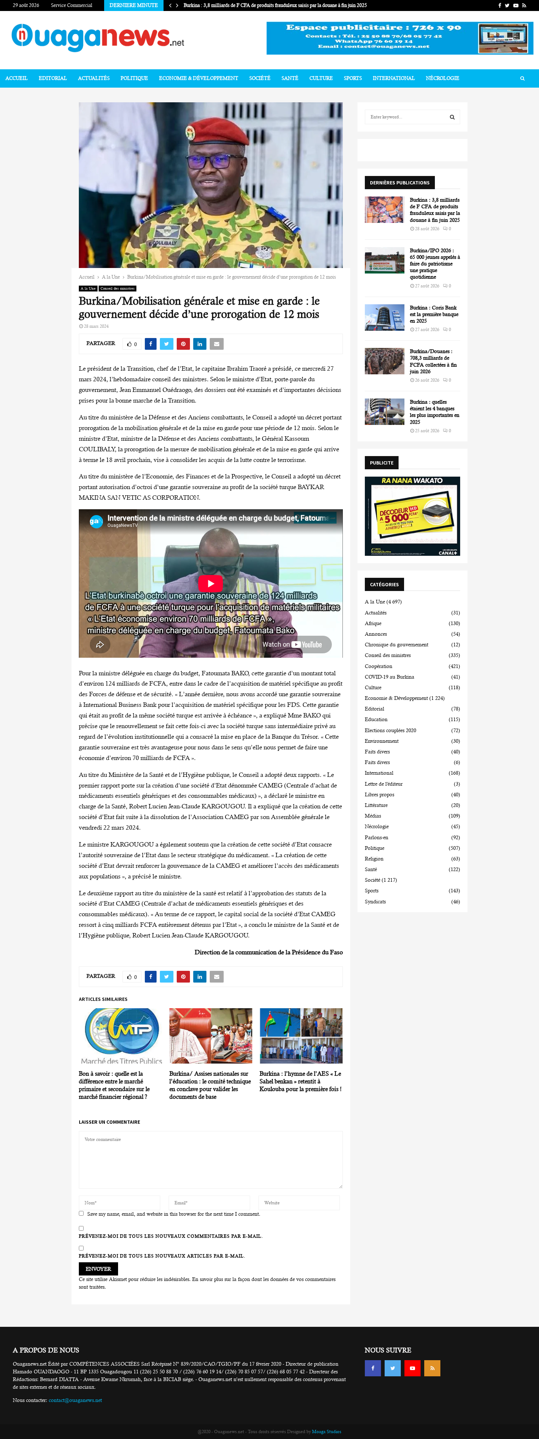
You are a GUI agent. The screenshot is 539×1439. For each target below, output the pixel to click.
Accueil (17, 78)
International (394, 78)
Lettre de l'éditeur (384, 784)
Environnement (382, 741)
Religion (374, 859)
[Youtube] (412, 1368)
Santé (290, 78)
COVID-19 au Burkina (389, 677)
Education (376, 719)
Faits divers (377, 752)
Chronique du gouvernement (396, 644)
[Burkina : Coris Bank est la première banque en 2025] (384, 317)
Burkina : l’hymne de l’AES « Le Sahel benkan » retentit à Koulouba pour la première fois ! (301, 1081)
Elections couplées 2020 (390, 730)
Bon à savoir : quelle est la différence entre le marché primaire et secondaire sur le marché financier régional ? (114, 1085)
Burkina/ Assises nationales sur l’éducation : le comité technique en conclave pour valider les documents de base (210, 1085)
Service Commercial (71, 5)
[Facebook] (373, 1368)
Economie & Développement (198, 78)
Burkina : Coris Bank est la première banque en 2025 (434, 314)
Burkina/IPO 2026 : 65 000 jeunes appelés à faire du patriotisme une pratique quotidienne (435, 263)
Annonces (376, 634)
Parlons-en (376, 837)
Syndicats (375, 901)
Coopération (378, 666)
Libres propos (379, 794)
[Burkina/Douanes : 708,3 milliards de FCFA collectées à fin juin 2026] (384, 361)
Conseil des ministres (117, 288)
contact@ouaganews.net (75, 1400)
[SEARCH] (452, 117)
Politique (134, 78)
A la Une (88, 288)
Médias (373, 816)
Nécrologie (442, 78)
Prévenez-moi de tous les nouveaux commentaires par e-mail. (171, 1236)
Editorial (53, 78)
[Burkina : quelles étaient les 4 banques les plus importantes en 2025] (384, 412)
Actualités (94, 78)
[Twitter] (393, 1368)
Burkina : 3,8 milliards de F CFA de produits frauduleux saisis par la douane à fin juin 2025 (275, 5)
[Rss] (432, 1368)
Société (260, 78)
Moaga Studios (326, 1431)
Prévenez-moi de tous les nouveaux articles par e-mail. (162, 1256)
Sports (353, 78)
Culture (321, 78)
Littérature (376, 805)
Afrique (373, 623)
